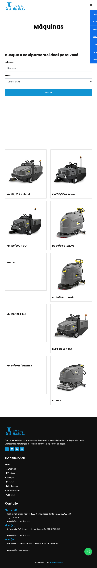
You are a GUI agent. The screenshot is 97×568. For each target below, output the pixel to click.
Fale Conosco (12, 486)
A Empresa (11, 469)
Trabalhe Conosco (14, 490)
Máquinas (10, 473)
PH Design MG (56, 562)
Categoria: (9, 62)
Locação (10, 482)
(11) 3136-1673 (12, 518)
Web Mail (10, 495)
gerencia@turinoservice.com (18, 521)
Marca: (8, 75)
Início (8, 464)
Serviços (10, 477)
